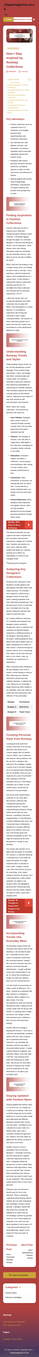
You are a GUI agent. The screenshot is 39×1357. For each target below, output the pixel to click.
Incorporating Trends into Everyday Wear (16, 106)
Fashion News (11, 1293)
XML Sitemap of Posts (12, 1325)
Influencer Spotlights (13, 1297)
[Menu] (6, 14)
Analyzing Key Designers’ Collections (16, 96)
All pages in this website (12, 1339)
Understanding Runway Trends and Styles (18, 91)
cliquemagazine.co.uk (19, 7)
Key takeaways (15, 82)
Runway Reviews (13, 48)
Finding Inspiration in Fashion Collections (17, 86)
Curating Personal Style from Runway (17, 101)
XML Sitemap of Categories (14, 1322)
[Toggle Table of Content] (28, 79)
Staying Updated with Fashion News (18, 111)
